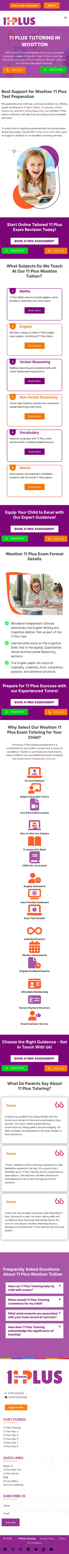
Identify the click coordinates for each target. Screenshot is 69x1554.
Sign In (52, 5)
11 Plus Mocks (11, 1473)
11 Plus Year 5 (10, 1439)
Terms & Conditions (13, 1484)
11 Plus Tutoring (12, 1427)
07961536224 (15, 1393)
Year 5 (61, 56)
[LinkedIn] (28, 1550)
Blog (5, 1477)
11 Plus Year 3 (10, 1431)
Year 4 (48, 56)
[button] (34, 1288)
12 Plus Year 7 (10, 1442)
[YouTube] (51, 1550)
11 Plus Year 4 (10, 1435)
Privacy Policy (10, 1481)
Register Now (16, 1407)
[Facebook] (5, 1550)
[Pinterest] (20, 1550)
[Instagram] (13, 1550)
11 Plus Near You (12, 1469)
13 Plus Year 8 (10, 1446)
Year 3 (40, 56)
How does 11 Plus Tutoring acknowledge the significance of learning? (31, 1330)
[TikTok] (44, 1550)
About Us (8, 1466)
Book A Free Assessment (25, 5)
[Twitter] (36, 1550)
